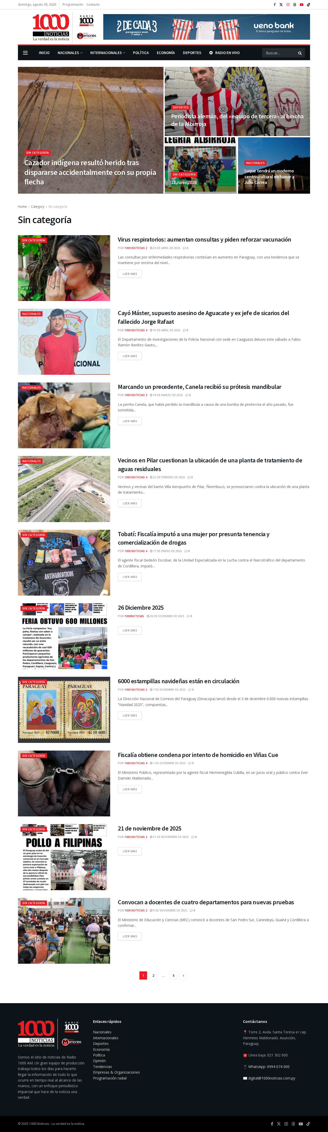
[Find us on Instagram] (288, 4)
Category (37, 206)
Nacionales (68, 52)
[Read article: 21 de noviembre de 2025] (64, 857)
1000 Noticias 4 (136, 330)
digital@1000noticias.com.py (271, 1078)
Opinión (99, 1060)
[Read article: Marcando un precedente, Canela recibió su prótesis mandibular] (64, 415)
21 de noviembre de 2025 (149, 828)
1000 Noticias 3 (136, 395)
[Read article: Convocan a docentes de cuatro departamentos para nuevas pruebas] (64, 931)
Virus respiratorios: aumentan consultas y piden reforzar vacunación (204, 239)
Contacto (93, 4)
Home (22, 206)
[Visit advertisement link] (206, 27)
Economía (166, 52)
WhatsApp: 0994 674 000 (269, 1066)
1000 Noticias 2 (42, 192)
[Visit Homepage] (57, 27)
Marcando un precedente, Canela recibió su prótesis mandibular (199, 387)
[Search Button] (300, 52)
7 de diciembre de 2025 (169, 689)
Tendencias (102, 1066)
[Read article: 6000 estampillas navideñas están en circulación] (64, 710)
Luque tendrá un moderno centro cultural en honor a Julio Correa (269, 176)
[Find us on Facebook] (275, 4)
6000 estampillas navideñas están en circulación (178, 681)
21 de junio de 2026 (187, 192)
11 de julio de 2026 (72, 192)
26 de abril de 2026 (166, 248)
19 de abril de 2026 (166, 330)
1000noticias (134, 616)
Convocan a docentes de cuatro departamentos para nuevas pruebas (206, 902)
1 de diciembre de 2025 (169, 763)
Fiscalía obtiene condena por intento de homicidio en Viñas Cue (198, 755)
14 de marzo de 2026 (167, 395)
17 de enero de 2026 (167, 551)
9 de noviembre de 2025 (169, 910)
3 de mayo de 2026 (260, 192)
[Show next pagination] (183, 975)
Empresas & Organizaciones (116, 1072)
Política (141, 52)
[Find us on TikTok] (308, 4)
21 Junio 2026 (184, 182)
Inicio (44, 52)
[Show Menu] (25, 53)
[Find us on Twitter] (281, 4)
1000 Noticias (39, 1123)
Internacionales (106, 52)
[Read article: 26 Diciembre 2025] (64, 636)
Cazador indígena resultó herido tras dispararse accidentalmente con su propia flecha (90, 172)
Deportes (192, 52)
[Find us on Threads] (294, 4)
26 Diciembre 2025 (141, 607)
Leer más (132, 273)
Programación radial (110, 1078)
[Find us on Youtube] (301, 4)
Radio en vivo (227, 52)
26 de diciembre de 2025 (166, 616)
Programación (73, 4)
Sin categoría (37, 152)
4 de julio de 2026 (186, 134)
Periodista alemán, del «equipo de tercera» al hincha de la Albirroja (237, 120)
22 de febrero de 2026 (168, 477)
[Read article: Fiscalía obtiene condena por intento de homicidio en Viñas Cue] (64, 783)
